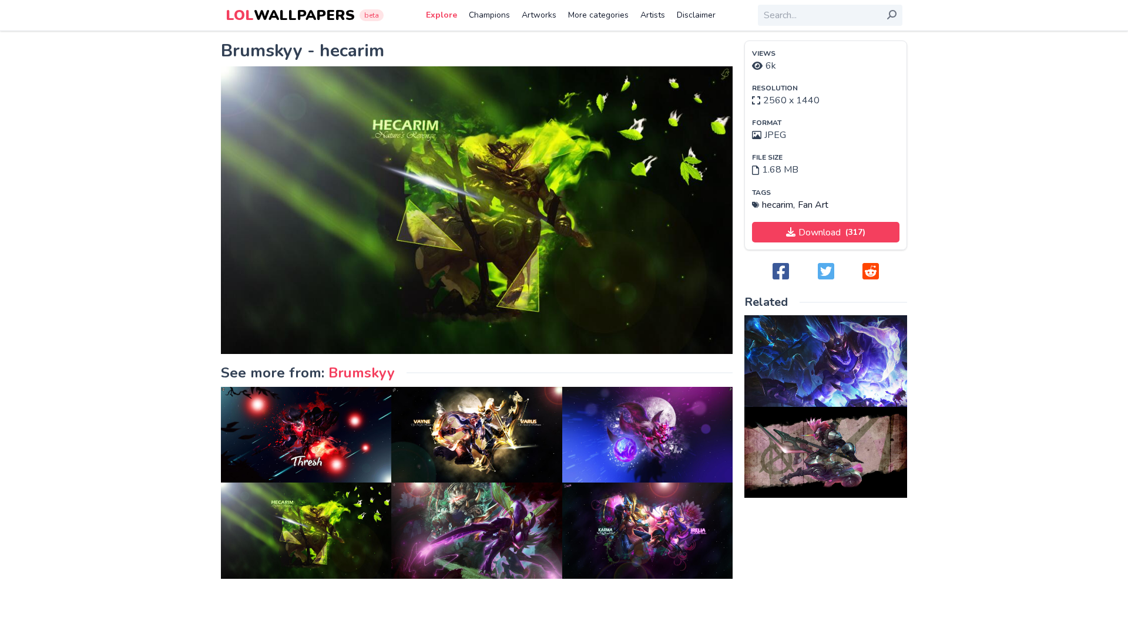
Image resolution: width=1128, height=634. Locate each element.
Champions (489, 15)
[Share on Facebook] (781, 272)
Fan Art (813, 204)
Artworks (539, 15)
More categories (598, 15)
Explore (441, 15)
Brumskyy (361, 372)
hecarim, (778, 204)
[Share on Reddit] (870, 272)
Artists (652, 15)
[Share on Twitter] (826, 272)
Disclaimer (696, 15)
